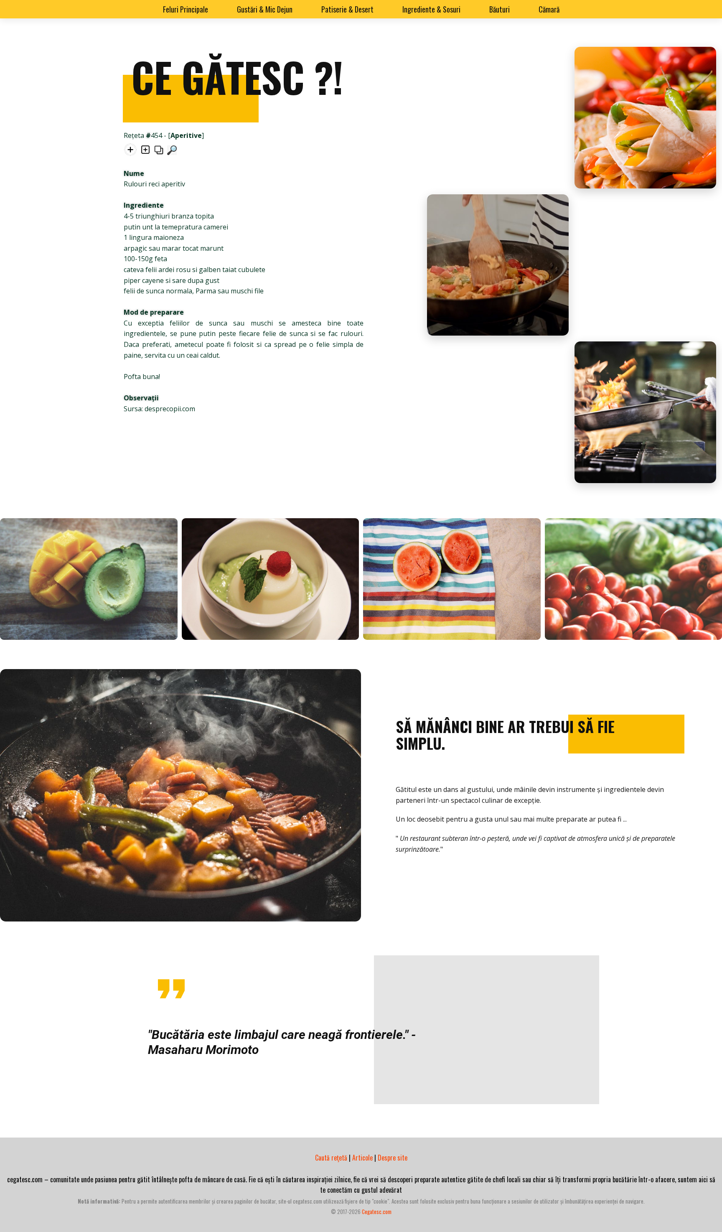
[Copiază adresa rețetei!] (159, 151)
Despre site (392, 1158)
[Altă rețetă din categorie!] (145, 151)
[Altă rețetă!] (130, 151)
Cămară (549, 9)
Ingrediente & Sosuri (431, 9)
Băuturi (499, 9)
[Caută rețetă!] (172, 151)
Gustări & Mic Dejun (264, 9)
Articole (362, 1158)
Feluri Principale (185, 9)
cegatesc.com (377, 1211)
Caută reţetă (331, 1158)
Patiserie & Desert (347, 9)
